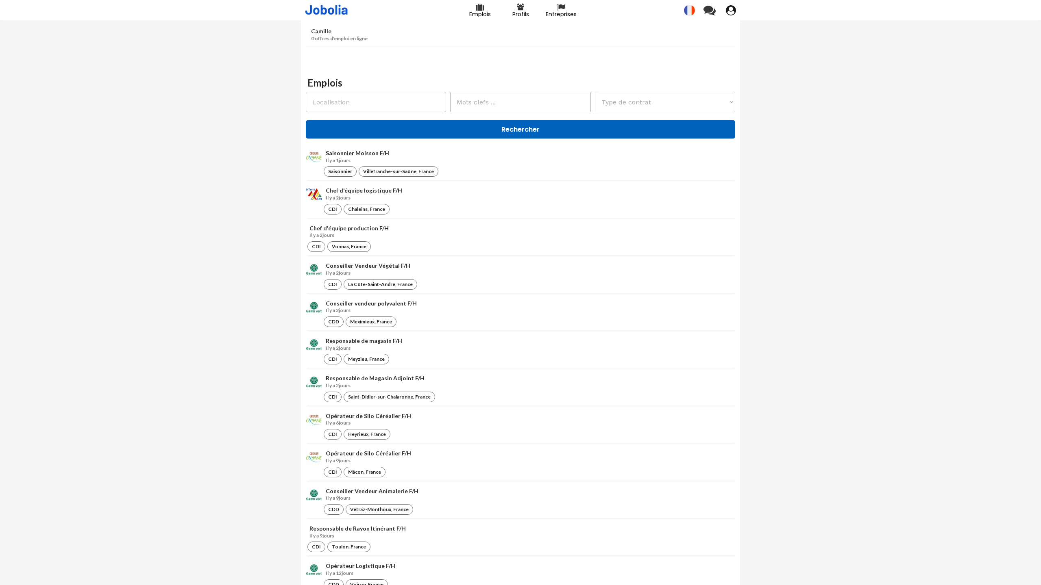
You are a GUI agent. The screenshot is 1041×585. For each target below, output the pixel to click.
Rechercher (520, 129)
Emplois (480, 14)
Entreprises (561, 14)
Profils (520, 14)
